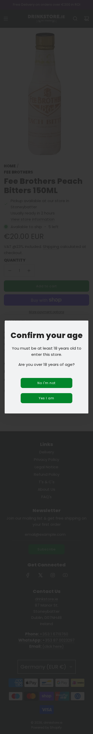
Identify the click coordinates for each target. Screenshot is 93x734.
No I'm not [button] (46, 383)
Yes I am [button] (46, 398)
